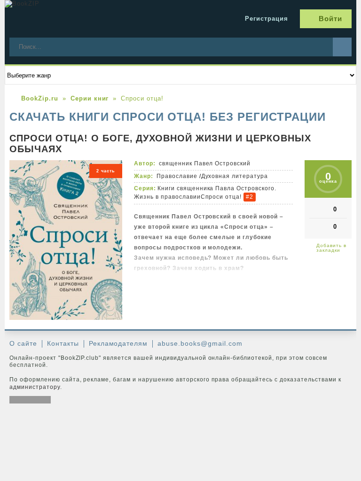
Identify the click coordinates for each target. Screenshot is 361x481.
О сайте (23, 343)
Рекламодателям (118, 343)
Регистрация (266, 18)
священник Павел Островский (205, 163)
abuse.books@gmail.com (199, 343)
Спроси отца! (221, 197)
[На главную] (75, 19)
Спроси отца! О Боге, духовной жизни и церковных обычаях (160, 143)
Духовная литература (234, 176)
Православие (177, 176)
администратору (34, 387)
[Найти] (342, 47)
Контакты (63, 343)
